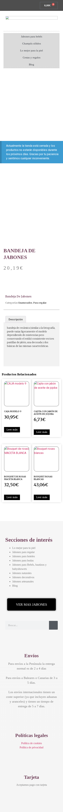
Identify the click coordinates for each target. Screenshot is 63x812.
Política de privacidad (31, 747)
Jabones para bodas (23, 560)
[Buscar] (53, 625)
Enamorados (25, 302)
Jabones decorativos (23, 577)
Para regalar (40, 302)
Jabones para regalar (23, 552)
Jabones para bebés (31, 36)
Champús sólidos (31, 43)
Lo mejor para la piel (31, 50)
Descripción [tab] (16, 319)
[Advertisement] (31, 104)
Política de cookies (31, 743)
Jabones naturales (21, 573)
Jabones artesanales (23, 581)
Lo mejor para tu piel (23, 547)
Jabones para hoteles (23, 556)
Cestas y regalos (31, 57)
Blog (31, 64)
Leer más (12, 429)
